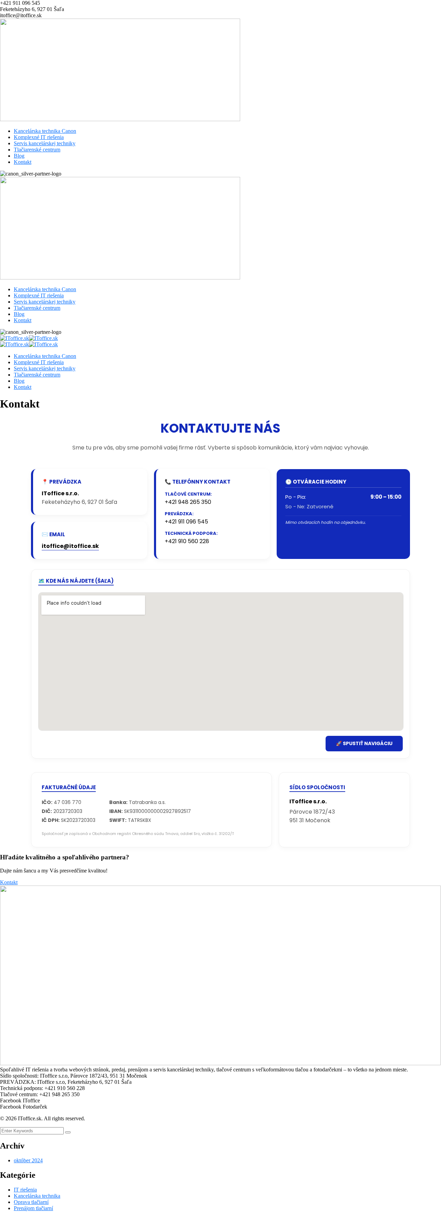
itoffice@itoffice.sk (70, 546)
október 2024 (28, 1160)
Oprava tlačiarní (31, 1202)
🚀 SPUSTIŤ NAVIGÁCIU (364, 743)
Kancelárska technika (37, 1196)
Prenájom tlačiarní (33, 1208)
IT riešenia (25, 1190)
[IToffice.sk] (14, 338)
